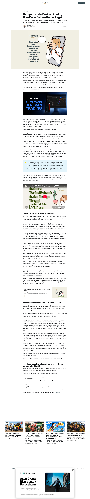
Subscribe (82, 3)
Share (64, 26)
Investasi (15, 3)
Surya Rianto (30, 25)
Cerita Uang (25, 11)
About (10, 3)
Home (6, 3)
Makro (20, 3)
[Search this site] (71, 3)
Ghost (84, 468)
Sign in (75, 3)
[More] (24, 3)
